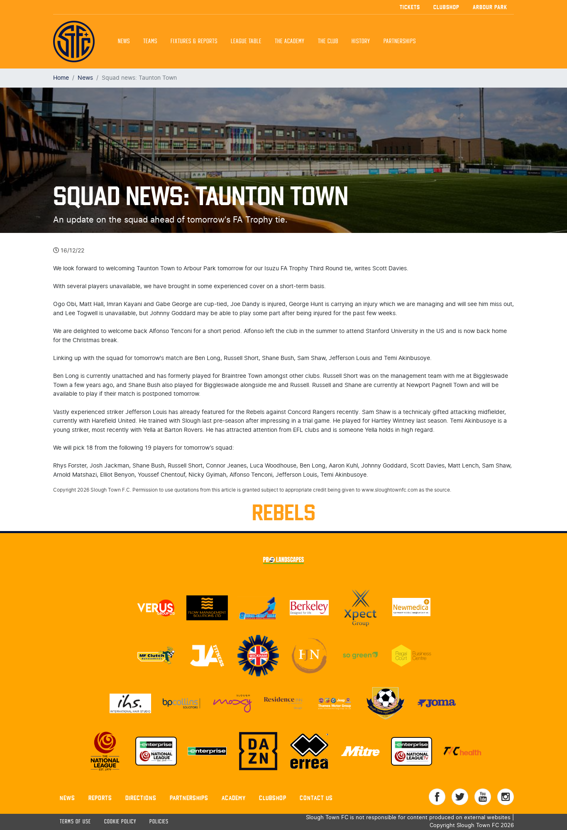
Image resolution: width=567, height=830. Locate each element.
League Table (246, 41)
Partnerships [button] (400, 41)
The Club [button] (328, 41)
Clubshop (446, 7)
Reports (100, 798)
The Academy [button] (290, 41)
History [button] (361, 41)
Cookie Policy (120, 822)
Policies (159, 822)
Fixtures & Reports (194, 41)
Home (61, 78)
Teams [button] (150, 41)
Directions (140, 798)
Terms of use (75, 822)
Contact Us (316, 798)
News (124, 41)
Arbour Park (490, 7)
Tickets (410, 7)
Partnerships (189, 798)
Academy (234, 798)
